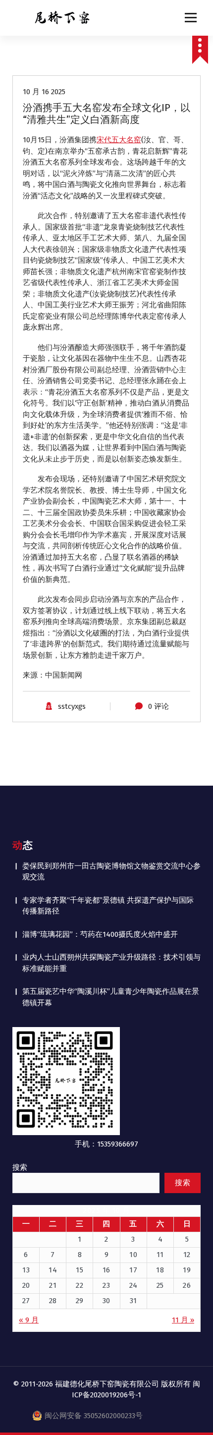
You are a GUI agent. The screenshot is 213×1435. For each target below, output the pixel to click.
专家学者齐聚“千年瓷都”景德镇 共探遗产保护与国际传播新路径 (108, 906)
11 (160, 1254)
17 (133, 1269)
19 (187, 1269)
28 (53, 1300)
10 (133, 1254)
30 (106, 1300)
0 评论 (158, 706)
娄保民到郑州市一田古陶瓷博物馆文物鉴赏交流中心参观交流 (111, 871)
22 (79, 1285)
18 (160, 1269)
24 (133, 1285)
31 (133, 1300)
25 (160, 1285)
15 (79, 1269)
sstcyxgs (72, 706)
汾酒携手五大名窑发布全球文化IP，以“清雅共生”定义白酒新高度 (106, 113)
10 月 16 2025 (44, 91)
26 (187, 1285)
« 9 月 (29, 1320)
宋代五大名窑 (119, 139)
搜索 (19, 1167)
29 (80, 1300)
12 (187, 1254)
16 (106, 1269)
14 (53, 1269)
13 (26, 1269)
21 (52, 1285)
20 (26, 1285)
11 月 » (183, 1320)
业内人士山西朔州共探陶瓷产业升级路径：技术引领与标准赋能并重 (111, 963)
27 (26, 1300)
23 (106, 1285)
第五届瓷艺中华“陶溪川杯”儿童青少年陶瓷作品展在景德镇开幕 (110, 997)
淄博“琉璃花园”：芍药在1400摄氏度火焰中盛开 (100, 934)
